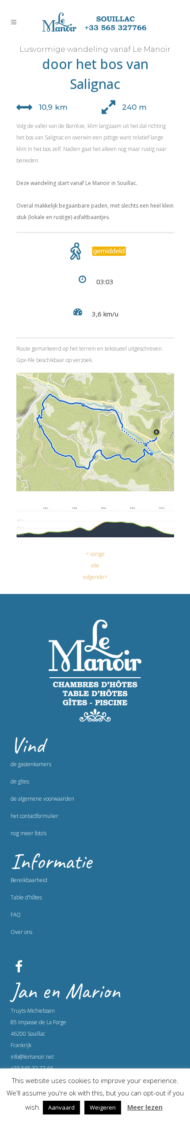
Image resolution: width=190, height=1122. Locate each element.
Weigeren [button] (103, 1107)
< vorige (95, 554)
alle (95, 565)
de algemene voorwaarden (42, 798)
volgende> (95, 577)
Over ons (21, 932)
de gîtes (20, 781)
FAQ (16, 914)
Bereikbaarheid (29, 880)
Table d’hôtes (26, 897)
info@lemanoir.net (32, 1056)
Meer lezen (145, 1107)
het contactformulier (34, 816)
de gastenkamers (31, 764)
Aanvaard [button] (61, 1107)
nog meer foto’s (28, 833)
